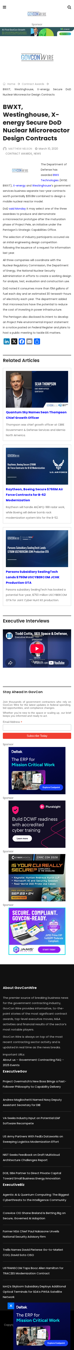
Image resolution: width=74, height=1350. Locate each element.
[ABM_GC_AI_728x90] (37, 31)
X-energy (19, 185)
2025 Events (11, 1065)
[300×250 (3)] (37, 824)
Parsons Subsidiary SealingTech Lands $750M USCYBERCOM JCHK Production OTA (32, 577)
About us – (11, 1060)
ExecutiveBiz (13, 1184)
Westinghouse (41, 185)
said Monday (17, 209)
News (37, 153)
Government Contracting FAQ (40, 1060)
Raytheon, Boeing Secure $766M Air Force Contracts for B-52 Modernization (34, 494)
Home (11, 84)
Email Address (12, 722)
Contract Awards (33, 84)
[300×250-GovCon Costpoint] (37, 770)
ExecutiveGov (15, 1071)
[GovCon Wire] (37, 14)
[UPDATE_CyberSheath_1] (37, 877)
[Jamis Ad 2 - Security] (37, 931)
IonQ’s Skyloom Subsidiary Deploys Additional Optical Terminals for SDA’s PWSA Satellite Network (34, 1291)
